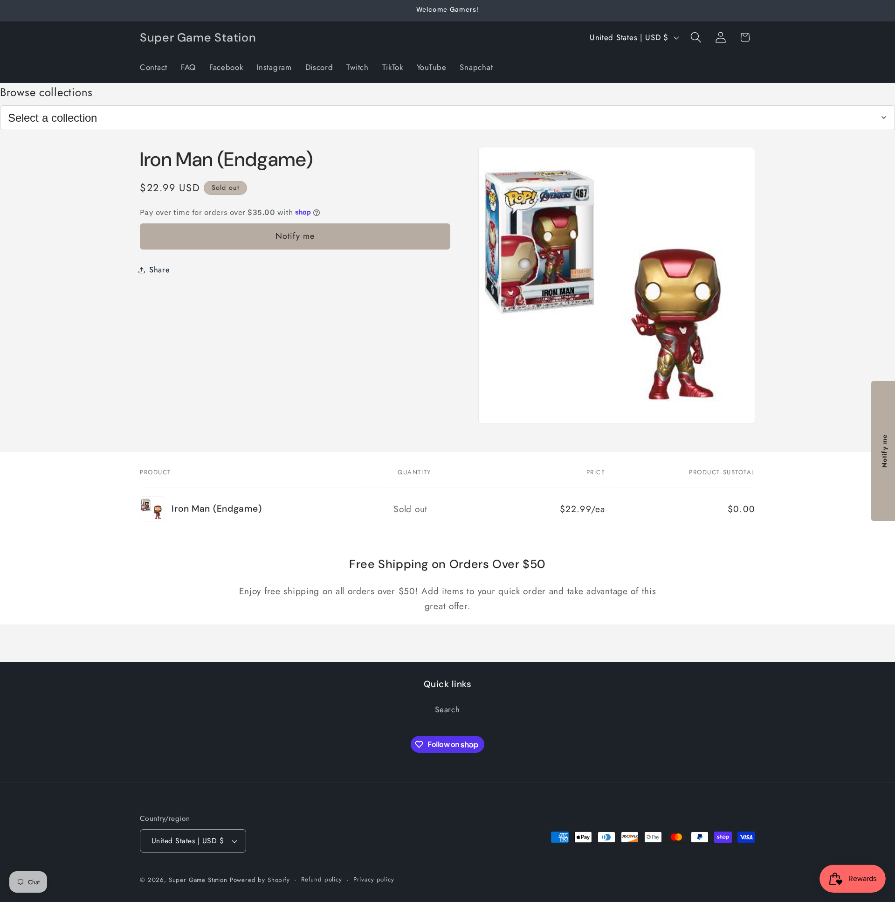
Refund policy (321, 879)
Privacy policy (373, 879)
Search (447, 709)
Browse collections (46, 92)
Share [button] (159, 269)
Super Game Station (198, 879)
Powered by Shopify (260, 879)
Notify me (295, 236)
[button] (695, 37)
